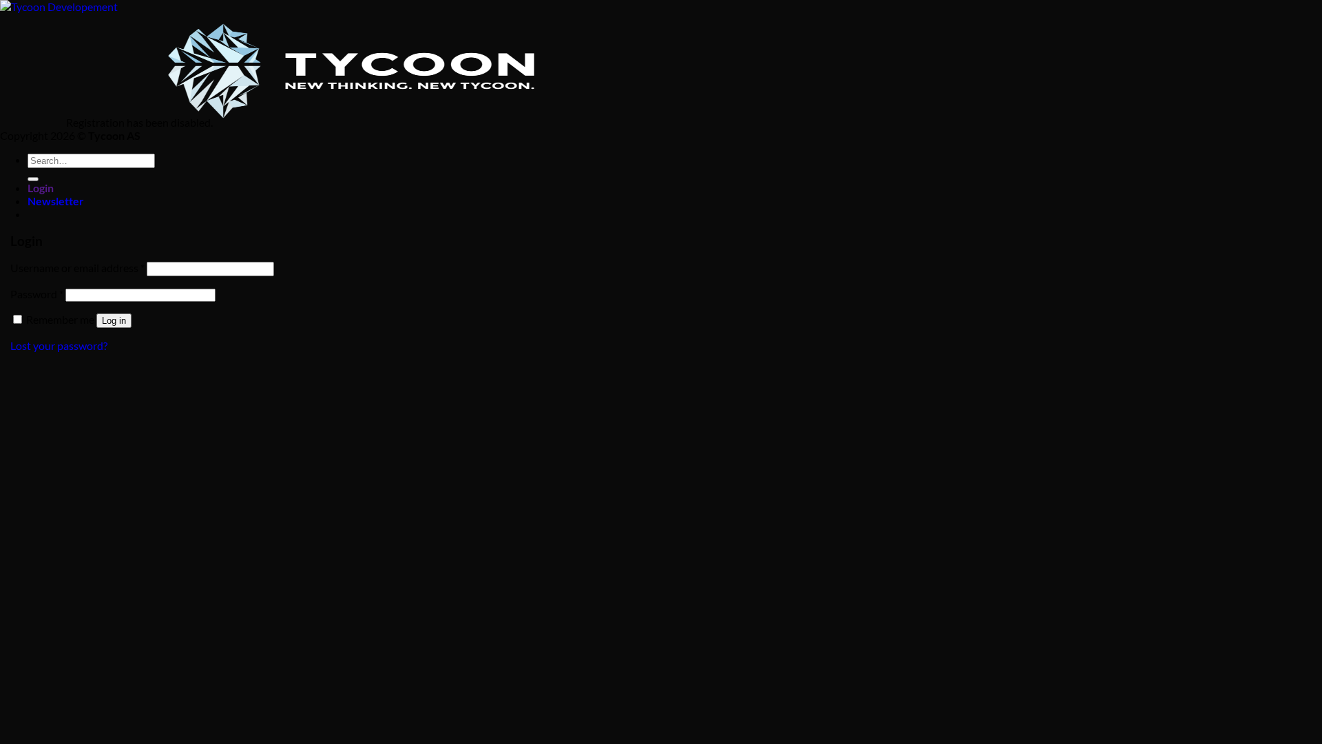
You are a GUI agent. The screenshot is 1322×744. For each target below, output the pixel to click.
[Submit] (33, 179)
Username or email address (77, 267)
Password (36, 293)
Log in (114, 321)
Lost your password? (58, 345)
